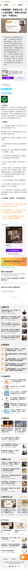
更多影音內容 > (23, 497)
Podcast (13, 4)
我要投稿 (5, 559)
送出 (14, 297)
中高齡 (3, 267)
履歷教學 (8, 267)
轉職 (13, 267)
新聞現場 (6, 4)
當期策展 (20, 4)
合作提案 (13, 559)
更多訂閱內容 (24, 418)
